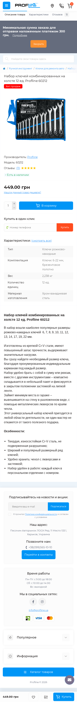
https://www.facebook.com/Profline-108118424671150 (33, 601)
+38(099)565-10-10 (40, 547)
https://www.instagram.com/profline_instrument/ (42, 601)
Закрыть (38, 43)
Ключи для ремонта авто (50, 68)
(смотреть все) (41, 240)
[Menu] (6, 5)
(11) (18, 168)
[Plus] (14, 204)
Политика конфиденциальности (41, 514)
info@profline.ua (38, 610)
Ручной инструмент (20, 68)
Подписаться (58, 506)
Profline (32, 157)
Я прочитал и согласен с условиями (40, 515)
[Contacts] (61, 5)
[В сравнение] (45, 697)
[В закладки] (33, 697)
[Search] (7, 59)
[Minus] (14, 208)
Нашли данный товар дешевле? (22, 192)
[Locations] (52, 5)
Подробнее (20, 35)
